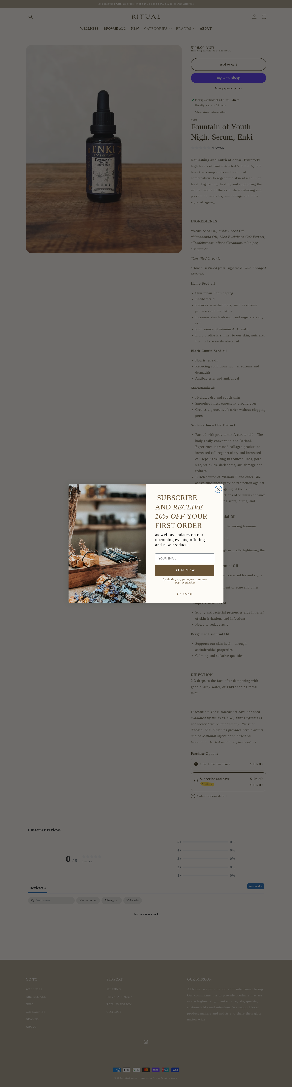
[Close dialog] (218, 489)
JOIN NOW (185, 570)
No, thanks (184, 594)
